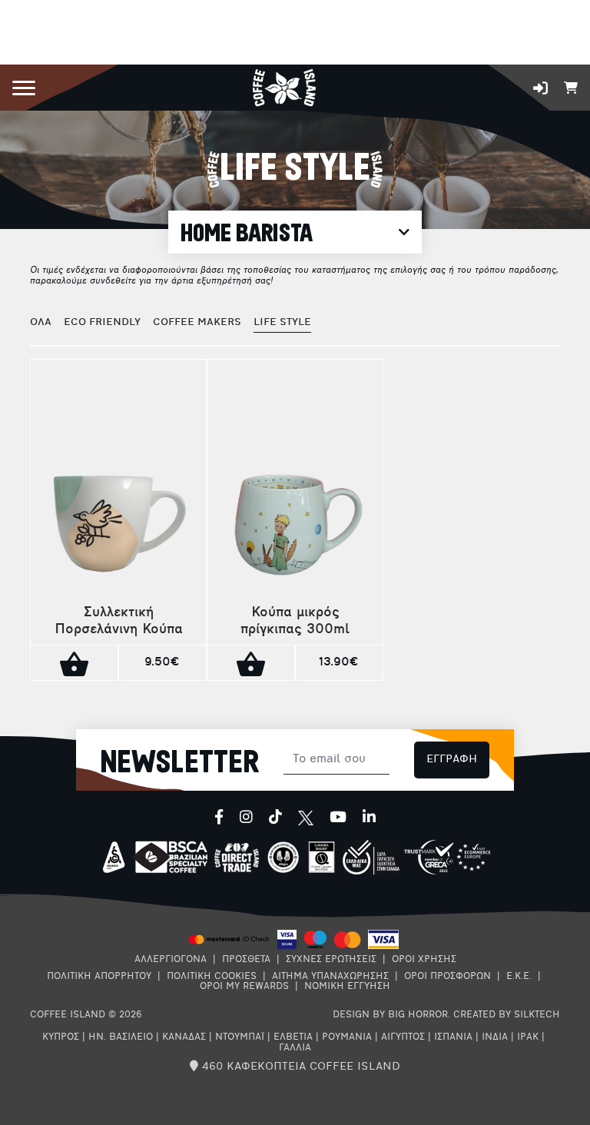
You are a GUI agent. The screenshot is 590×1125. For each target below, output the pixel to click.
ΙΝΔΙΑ (495, 1037)
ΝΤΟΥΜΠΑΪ (239, 1037)
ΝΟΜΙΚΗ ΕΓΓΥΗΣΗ (347, 986)
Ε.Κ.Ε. (519, 976)
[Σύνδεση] (540, 88)
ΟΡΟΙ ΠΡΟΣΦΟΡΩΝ (447, 976)
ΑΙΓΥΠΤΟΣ (403, 1037)
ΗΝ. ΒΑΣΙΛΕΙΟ (120, 1037)
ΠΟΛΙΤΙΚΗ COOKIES (212, 976)
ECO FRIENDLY (102, 322)
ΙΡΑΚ (528, 1037)
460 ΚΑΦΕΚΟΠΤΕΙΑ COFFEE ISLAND (299, 1067)
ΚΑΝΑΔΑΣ (184, 1037)
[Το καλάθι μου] (571, 86)
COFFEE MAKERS (197, 322)
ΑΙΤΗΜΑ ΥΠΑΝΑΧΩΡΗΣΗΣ (330, 976)
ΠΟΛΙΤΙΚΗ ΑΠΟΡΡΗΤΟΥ (99, 976)
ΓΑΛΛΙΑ (295, 1048)
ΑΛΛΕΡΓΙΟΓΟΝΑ (170, 959)
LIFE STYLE (282, 322)
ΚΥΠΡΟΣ (60, 1037)
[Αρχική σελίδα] (284, 86)
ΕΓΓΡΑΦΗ (451, 759)
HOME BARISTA (247, 233)
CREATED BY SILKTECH (506, 1015)
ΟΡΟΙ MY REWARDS (244, 986)
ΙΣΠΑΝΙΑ (453, 1037)
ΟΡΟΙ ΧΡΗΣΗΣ (424, 959)
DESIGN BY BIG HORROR (390, 1015)
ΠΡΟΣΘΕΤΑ (246, 959)
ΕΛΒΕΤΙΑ (293, 1037)
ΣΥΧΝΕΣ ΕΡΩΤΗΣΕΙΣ (331, 959)
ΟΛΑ (40, 322)
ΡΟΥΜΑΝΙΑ (347, 1037)
